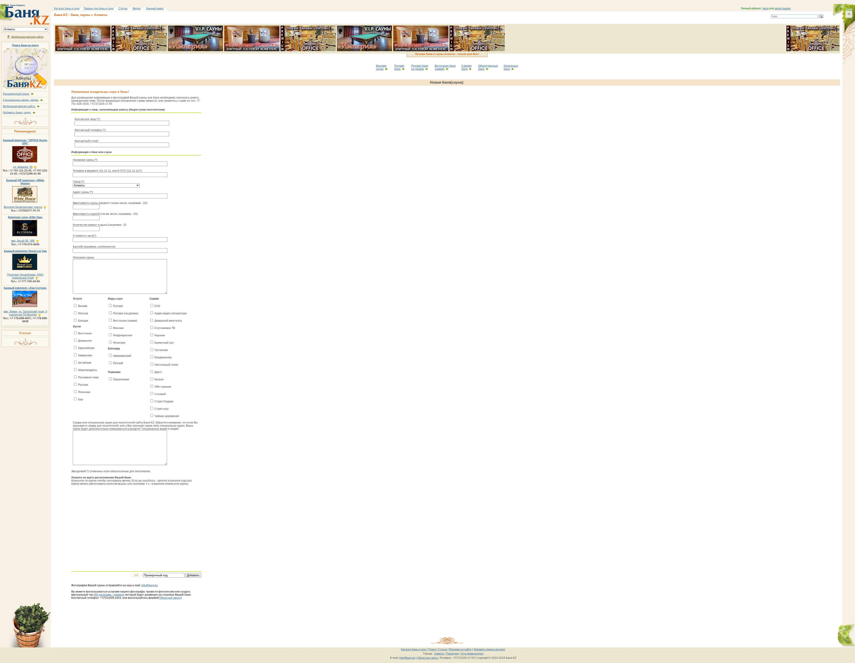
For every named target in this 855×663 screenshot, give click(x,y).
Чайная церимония (167, 416)
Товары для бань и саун (98, 8)
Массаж (83, 313)
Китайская (84, 362)
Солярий (160, 394)
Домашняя (85, 340)
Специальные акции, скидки (21, 100)
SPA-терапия (163, 386)
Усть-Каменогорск (472, 653)
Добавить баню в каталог (489, 649)
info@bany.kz (149, 585)
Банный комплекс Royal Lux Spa (25, 251)
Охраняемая (121, 379)
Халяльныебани (511, 67)
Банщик (83, 320)
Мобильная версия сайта (27, 36)
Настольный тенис (166, 364)
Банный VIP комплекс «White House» (25, 182)
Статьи (122, 8)
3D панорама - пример (108, 594)
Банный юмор (155, 8)
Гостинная (161, 350)
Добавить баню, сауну (17, 112)
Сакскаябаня (466, 67)
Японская (84, 392)
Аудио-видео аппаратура (171, 313)
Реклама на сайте (460, 649)
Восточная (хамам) (125, 320)
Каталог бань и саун (66, 8)
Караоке (160, 335)
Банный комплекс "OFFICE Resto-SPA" (25, 142)
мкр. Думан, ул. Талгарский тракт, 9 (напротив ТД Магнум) (25, 313)
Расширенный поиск (16, 93)
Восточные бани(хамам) (445, 67)
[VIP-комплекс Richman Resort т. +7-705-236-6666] (82, 27)
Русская (83, 384)
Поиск (432, 649)
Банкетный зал (164, 342)
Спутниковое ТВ (165, 328)
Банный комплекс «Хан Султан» (25, 288)
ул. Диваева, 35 (23, 167)
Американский (122, 355)
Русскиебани (399, 67)
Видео (137, 8)
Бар (80, 399)
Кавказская (85, 355)
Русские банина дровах (419, 67)
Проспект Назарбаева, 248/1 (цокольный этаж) (25, 276)
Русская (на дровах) (125, 313)
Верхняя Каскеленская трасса (23, 207)
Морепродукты (87, 370)
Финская (118, 328)
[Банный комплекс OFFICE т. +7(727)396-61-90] (139, 27)
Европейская (86, 348)
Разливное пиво (88, 377)
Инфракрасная (122, 335)
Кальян (159, 379)
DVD (157, 306)
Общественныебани (488, 67)
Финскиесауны (381, 67)
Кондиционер (163, 357)
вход (766, 8)
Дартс (158, 372)
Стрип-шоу (162, 408)
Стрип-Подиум (164, 401)
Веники (82, 306)
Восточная (85, 333)
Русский (118, 363)
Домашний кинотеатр (168, 320)
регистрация (783, 8)
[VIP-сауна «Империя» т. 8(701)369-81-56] (195, 27)
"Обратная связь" (170, 597)
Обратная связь (427, 657)
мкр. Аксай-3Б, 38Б (23, 240)
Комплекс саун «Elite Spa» (25, 217)
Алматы (439, 653)
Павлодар (452, 653)
